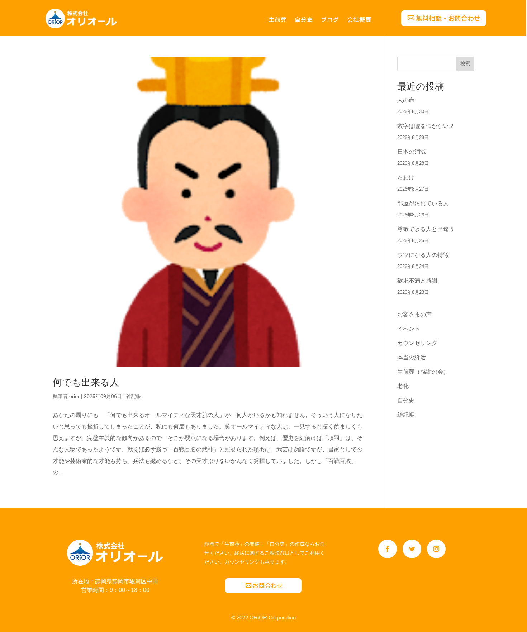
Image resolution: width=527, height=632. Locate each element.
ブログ (330, 20)
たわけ (405, 177)
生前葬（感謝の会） (423, 372)
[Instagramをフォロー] (436, 549)
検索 (465, 63)
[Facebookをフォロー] (387, 549)
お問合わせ (268, 585)
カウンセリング (417, 343)
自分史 (304, 20)
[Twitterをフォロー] (412, 549)
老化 (403, 386)
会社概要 (359, 20)
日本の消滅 (411, 152)
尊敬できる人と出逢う (426, 229)
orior (74, 396)
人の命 (405, 100)
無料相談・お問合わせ (448, 18)
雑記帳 (133, 396)
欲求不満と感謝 (417, 281)
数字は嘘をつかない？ (426, 126)
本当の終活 (411, 357)
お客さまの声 (414, 314)
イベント (408, 329)
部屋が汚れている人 (423, 203)
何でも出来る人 (86, 382)
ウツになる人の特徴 (423, 255)
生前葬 (278, 20)
